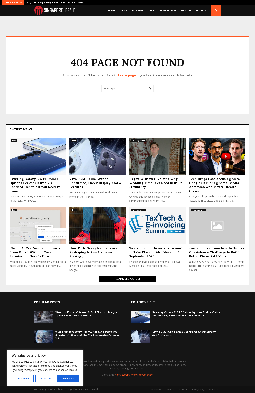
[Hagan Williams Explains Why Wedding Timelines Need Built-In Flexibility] (157, 156)
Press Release (168, 10)
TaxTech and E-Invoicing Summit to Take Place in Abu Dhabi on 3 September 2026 (156, 252)
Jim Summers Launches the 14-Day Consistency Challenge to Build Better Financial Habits (216, 252)
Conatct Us (213, 389)
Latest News (21, 129)
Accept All (68, 378)
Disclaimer (156, 389)
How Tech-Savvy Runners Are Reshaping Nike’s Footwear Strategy (93, 252)
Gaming (186, 10)
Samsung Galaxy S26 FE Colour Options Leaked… (59, 2)
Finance (201, 10)
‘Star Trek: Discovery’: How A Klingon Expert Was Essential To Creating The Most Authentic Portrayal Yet (87, 335)
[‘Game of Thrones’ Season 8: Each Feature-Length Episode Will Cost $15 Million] (43, 317)
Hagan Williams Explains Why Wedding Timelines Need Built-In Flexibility (156, 183)
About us (169, 389)
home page (127, 75)
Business (137, 10)
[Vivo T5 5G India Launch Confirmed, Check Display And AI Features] (97, 156)
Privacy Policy (197, 389)
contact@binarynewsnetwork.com (134, 374)
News (123, 10)
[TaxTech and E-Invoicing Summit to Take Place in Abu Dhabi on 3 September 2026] (157, 225)
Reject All (45, 378)
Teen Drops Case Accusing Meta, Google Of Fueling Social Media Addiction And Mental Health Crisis (214, 185)
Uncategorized (138, 140)
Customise (23, 378)
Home (111, 10)
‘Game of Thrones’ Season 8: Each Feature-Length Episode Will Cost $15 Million (86, 314)
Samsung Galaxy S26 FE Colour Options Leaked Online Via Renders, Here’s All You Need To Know (35, 185)
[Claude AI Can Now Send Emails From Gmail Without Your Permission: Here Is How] (38, 225)
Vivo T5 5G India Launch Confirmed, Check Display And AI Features (95, 183)
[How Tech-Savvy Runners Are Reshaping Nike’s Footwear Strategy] (97, 225)
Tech (151, 10)
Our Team (183, 389)
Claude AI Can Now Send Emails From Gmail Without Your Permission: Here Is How (35, 252)
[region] (45, 368)
